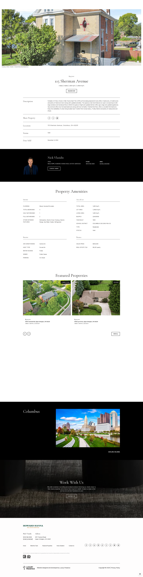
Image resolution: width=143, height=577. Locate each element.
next (11, 62)
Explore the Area (114, 452)
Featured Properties (47, 545)
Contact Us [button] (71, 496)
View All (115, 334)
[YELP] (110, 545)
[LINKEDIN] (94, 545)
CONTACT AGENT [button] (54, 168)
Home (24, 545)
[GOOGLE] (98, 545)
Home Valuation (60, 545)
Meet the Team (34, 545)
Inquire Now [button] (71, 91)
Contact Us (71, 545)
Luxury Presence (65, 568)
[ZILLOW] (118, 545)
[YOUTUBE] (114, 545)
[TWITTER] (106, 545)
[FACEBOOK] (86, 545)
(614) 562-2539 (90, 163)
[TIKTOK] (102, 545)
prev (7, 62)
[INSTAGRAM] (90, 545)
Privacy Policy (115, 568)
